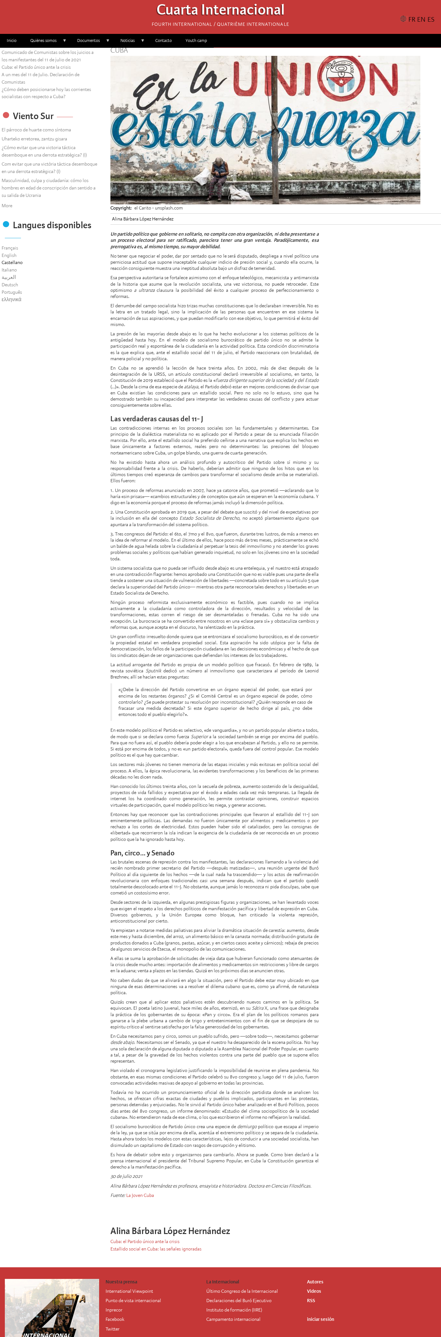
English (9, 255)
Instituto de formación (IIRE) (234, 1310)
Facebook (115, 1319)
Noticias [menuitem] (124, 42)
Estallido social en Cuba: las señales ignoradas (155, 1249)
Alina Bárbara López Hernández (142, 219)
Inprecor (114, 1310)
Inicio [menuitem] (11, 40)
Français (10, 248)
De (209, 1300)
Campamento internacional (233, 1319)
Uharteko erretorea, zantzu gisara (34, 139)
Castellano (12, 262)
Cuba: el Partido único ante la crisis (36, 67)
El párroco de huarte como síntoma (36, 130)
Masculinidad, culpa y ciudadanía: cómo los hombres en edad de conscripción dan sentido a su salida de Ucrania (49, 188)
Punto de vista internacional (133, 1300)
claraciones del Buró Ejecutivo (242, 1300)
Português (12, 292)
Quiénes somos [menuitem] (40, 42)
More (7, 206)
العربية (9, 277)
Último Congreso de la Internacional (242, 1291)
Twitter (112, 1329)
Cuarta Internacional (221, 11)
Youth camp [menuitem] (196, 40)
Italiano (9, 270)
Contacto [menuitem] (163, 40)
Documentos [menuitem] (85, 42)
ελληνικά (11, 299)
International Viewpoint (129, 1291)
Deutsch (10, 285)
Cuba (119, 50)
